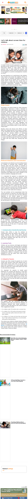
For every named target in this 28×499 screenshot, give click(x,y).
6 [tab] (16, 29)
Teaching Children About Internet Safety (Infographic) (18, 422)
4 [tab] (14, 29)
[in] (26, 33)
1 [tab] (11, 29)
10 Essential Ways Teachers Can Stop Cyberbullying (18, 380)
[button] (3, 2)
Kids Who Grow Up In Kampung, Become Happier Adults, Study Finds (19, 339)
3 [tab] (13, 29)
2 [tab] (12, 29)
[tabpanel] (14, 21)
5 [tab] (15, 29)
